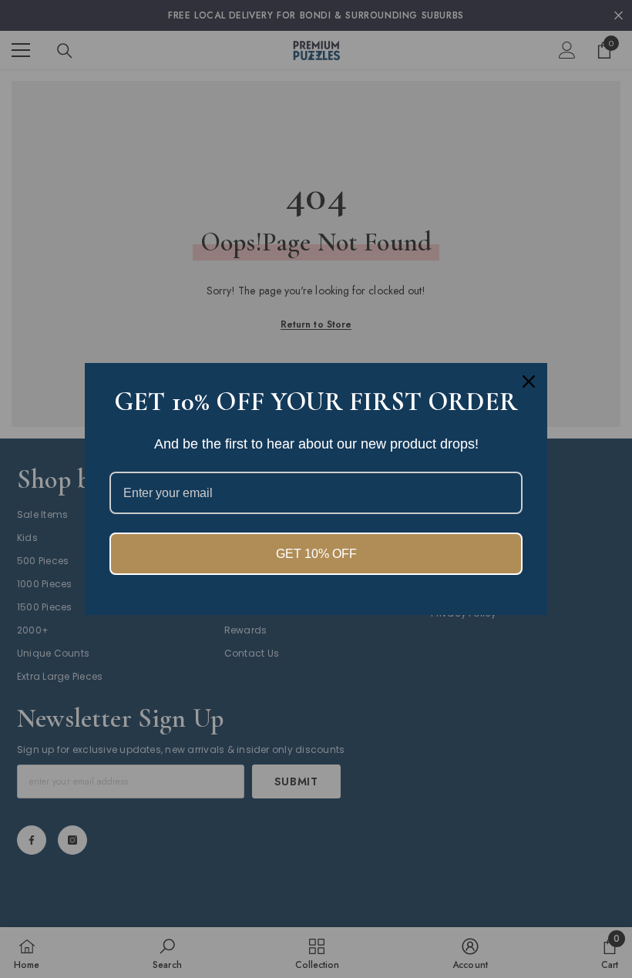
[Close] (528, 381)
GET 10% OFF (316, 553)
